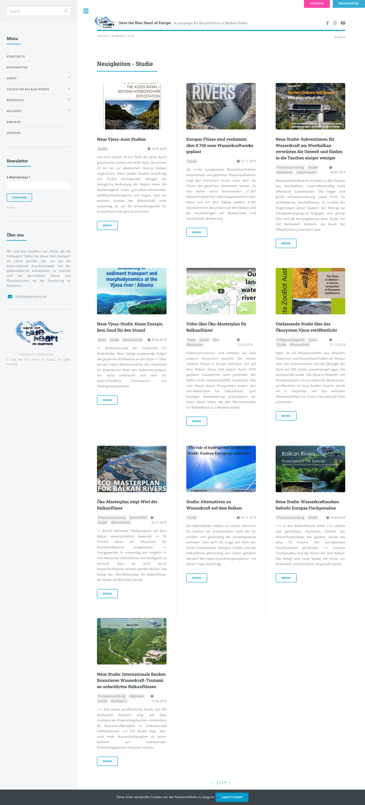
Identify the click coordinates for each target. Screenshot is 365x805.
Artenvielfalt (138, 517)
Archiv (11, 207)
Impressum (27, 354)
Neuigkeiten (17, 67)
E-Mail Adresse (18, 177)
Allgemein (136, 696)
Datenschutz (45, 354)
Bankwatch (284, 172)
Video (191, 340)
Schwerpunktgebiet (291, 340)
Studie (102, 149)
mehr (107, 225)
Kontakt (14, 122)
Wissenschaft (132, 340)
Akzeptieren (231, 797)
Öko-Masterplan (203, 342)
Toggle (86, 11)
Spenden (14, 133)
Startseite (102, 36)
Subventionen (307, 172)
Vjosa (102, 340)
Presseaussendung (290, 167)
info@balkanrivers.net (31, 296)
